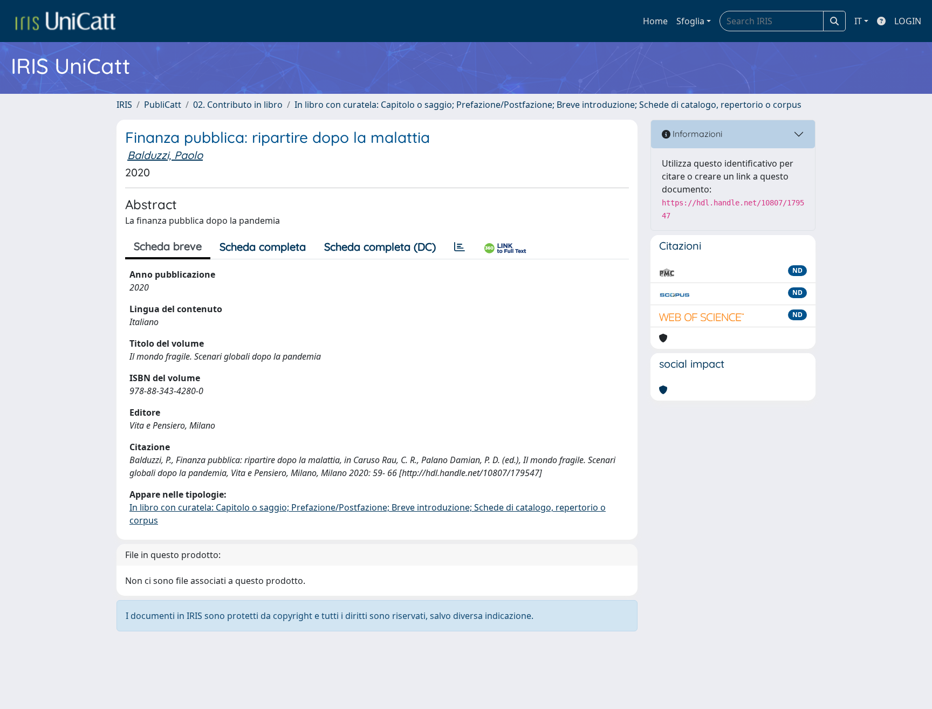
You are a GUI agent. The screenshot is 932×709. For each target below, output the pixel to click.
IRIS (124, 105)
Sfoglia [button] (690, 21)
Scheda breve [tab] (168, 246)
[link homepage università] (65, 21)
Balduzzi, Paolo (165, 155)
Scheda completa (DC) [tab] (380, 246)
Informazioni (696, 133)
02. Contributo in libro (238, 105)
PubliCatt (162, 105)
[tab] (459, 247)
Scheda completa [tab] (263, 246)
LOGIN (907, 21)
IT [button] (858, 21)
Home (655, 21)
